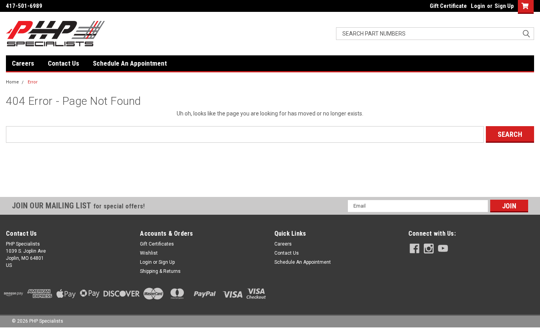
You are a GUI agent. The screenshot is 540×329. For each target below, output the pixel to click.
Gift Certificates (157, 244)
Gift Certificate (448, 5)
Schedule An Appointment (130, 63)
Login (478, 5)
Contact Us (63, 63)
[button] (270, 182)
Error (33, 82)
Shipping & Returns (160, 271)
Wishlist (149, 253)
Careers (23, 63)
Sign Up (504, 5)
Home (12, 82)
